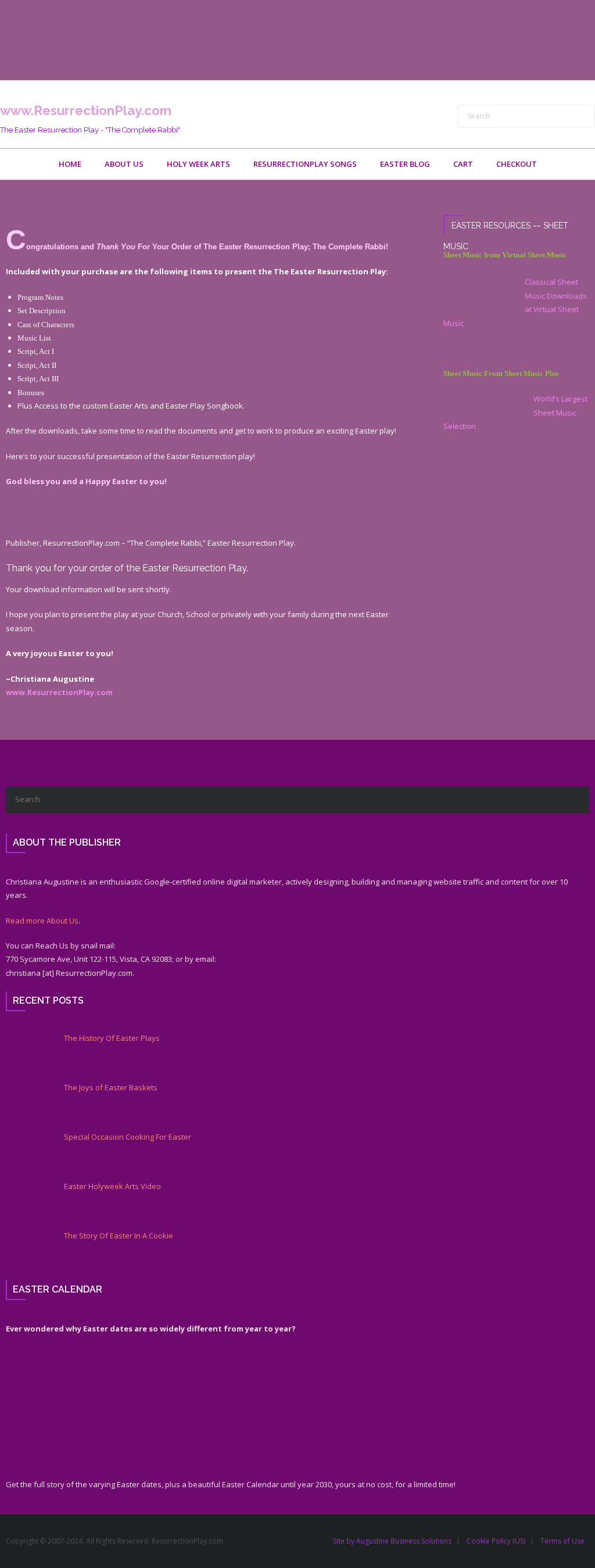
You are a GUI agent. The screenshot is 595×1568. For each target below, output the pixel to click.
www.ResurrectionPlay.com (59, 692)
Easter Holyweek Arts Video (112, 1186)
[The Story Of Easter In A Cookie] (26, 1251)
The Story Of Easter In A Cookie (118, 1236)
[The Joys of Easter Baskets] (26, 1103)
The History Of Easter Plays (112, 1038)
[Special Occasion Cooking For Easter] (26, 1152)
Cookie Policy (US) (496, 1541)
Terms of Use (562, 1541)
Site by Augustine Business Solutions (392, 1541)
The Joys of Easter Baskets (110, 1088)
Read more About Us (42, 920)
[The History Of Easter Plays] (26, 1053)
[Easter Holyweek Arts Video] (26, 1202)
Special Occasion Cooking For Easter (127, 1137)
